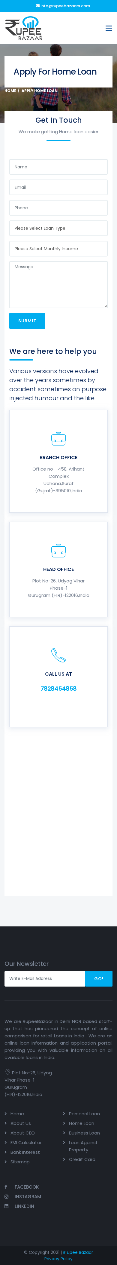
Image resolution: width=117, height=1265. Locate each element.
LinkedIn (24, 1206)
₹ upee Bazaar (78, 1252)
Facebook (26, 1187)
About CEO (22, 1133)
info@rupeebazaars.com (65, 6)
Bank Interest (25, 1152)
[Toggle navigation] (108, 28)
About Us (20, 1123)
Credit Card (82, 1159)
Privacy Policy (58, 1259)
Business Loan (84, 1133)
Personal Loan (84, 1113)
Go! (99, 979)
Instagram (27, 1196)
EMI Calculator (26, 1142)
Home (10, 90)
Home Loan (81, 1123)
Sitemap (20, 1162)
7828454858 (58, 688)
